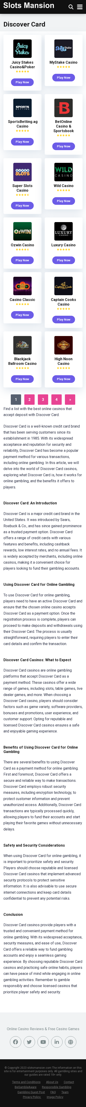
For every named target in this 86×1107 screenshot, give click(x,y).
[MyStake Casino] (63, 56)
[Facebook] (15, 1042)
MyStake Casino (64, 62)
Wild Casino (64, 186)
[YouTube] (43, 1042)
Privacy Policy (32, 1097)
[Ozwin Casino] (22, 239)
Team (65, 1092)
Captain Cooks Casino (63, 302)
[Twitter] (29, 1042)
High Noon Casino (63, 361)
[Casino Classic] (22, 294)
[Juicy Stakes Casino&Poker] (22, 56)
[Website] (70, 1042)
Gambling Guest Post (31, 1092)
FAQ (53, 1092)
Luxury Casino (63, 245)
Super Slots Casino (22, 188)
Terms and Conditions (26, 1082)
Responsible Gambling (56, 1087)
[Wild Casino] (63, 180)
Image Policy (55, 1097)
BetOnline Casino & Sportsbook (63, 126)
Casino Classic (22, 300)
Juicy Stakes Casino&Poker (22, 64)
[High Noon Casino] (63, 353)
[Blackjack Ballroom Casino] (22, 353)
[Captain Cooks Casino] (63, 294)
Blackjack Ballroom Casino (22, 361)
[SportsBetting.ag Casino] (22, 116)
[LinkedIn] (57, 1042)
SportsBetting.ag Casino (23, 123)
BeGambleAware (25, 1087)
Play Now (22, 82)
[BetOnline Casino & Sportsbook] (63, 116)
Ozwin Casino (22, 245)
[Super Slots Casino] (22, 180)
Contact (69, 1082)
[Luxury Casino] (63, 239)
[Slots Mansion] (28, 4)
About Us (52, 1082)
